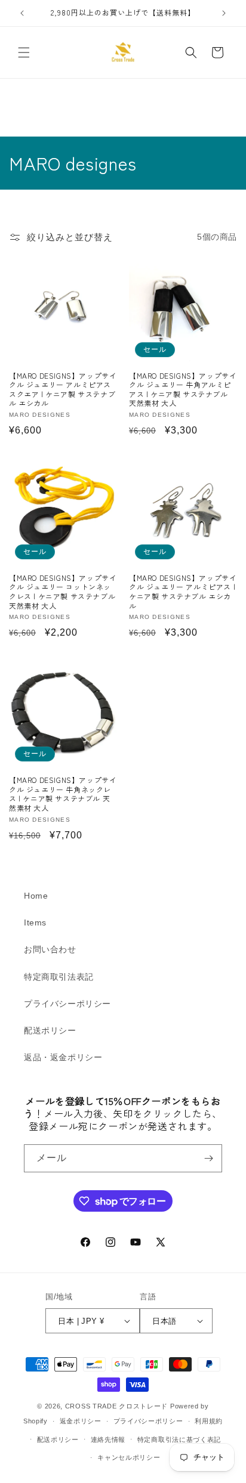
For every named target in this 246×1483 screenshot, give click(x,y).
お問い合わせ (50, 949)
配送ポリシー (50, 1030)
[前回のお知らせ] (22, 13)
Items (35, 922)
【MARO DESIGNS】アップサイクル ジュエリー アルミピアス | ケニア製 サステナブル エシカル (182, 591)
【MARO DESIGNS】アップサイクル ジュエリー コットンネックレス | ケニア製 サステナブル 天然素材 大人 (62, 591)
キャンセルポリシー (128, 1457)
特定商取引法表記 (59, 977)
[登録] (208, 1158)
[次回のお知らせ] (224, 13)
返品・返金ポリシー (63, 1057)
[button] (24, 52)
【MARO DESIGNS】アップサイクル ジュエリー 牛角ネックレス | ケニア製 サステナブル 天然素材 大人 (62, 793)
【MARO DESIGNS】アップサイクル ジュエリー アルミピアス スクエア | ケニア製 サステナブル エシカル (62, 389)
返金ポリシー (81, 1421)
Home (36, 895)
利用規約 (209, 1421)
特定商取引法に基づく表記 (179, 1439)
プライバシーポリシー (67, 1003)
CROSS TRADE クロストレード (116, 1406)
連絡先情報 (108, 1439)
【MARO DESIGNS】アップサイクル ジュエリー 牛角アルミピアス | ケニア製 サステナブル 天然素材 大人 (182, 389)
